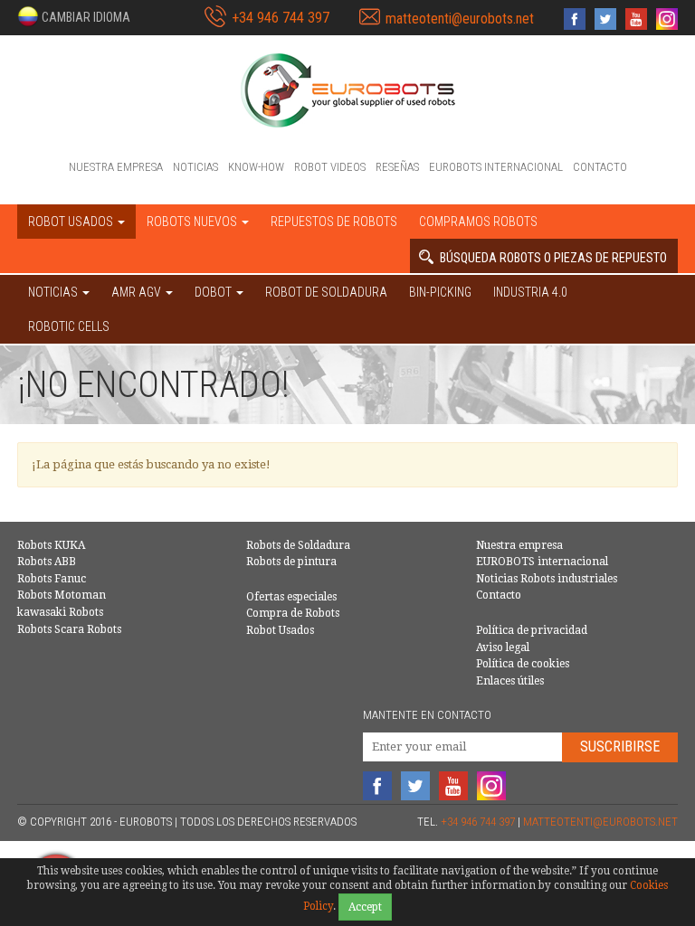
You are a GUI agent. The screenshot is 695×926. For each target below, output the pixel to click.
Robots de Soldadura (298, 545)
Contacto (600, 167)
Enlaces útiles (510, 681)
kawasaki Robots (60, 612)
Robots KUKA (51, 545)
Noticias (195, 167)
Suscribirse (620, 746)
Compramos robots (478, 221)
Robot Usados (280, 630)
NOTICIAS (54, 292)
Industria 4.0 (530, 292)
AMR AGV (137, 292)
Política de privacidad (531, 630)
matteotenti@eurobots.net (460, 18)
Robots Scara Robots (69, 629)
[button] (73, 16)
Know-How (256, 167)
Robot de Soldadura (326, 292)
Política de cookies (522, 663)
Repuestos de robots (334, 221)
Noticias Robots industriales (546, 578)
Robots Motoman (61, 595)
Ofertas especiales (291, 597)
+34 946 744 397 (280, 17)
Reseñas (397, 167)
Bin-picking (440, 292)
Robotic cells (68, 326)
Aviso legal (502, 647)
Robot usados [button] (72, 221)
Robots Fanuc (51, 578)
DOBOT (214, 292)
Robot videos (330, 167)
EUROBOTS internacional (496, 167)
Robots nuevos (193, 221)
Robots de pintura (291, 561)
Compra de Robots (292, 613)
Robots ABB (46, 561)
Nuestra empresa (116, 167)
